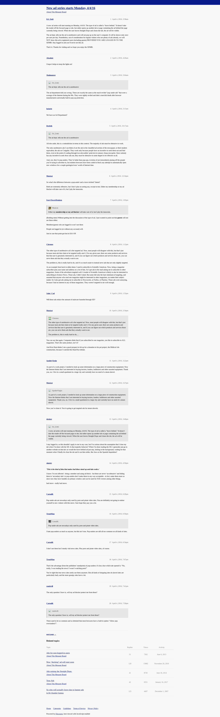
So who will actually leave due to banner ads (65, 690)
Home (48, 708)
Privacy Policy (93, 708)
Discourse (59, 714)
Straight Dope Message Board (12, 2)
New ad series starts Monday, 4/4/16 (70, 8)
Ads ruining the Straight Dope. (59, 671)
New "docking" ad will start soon (60, 662)
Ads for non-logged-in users (58, 653)
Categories (57, 708)
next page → (51, 634)
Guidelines (67, 708)
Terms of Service (79, 708)
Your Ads (50, 680)
